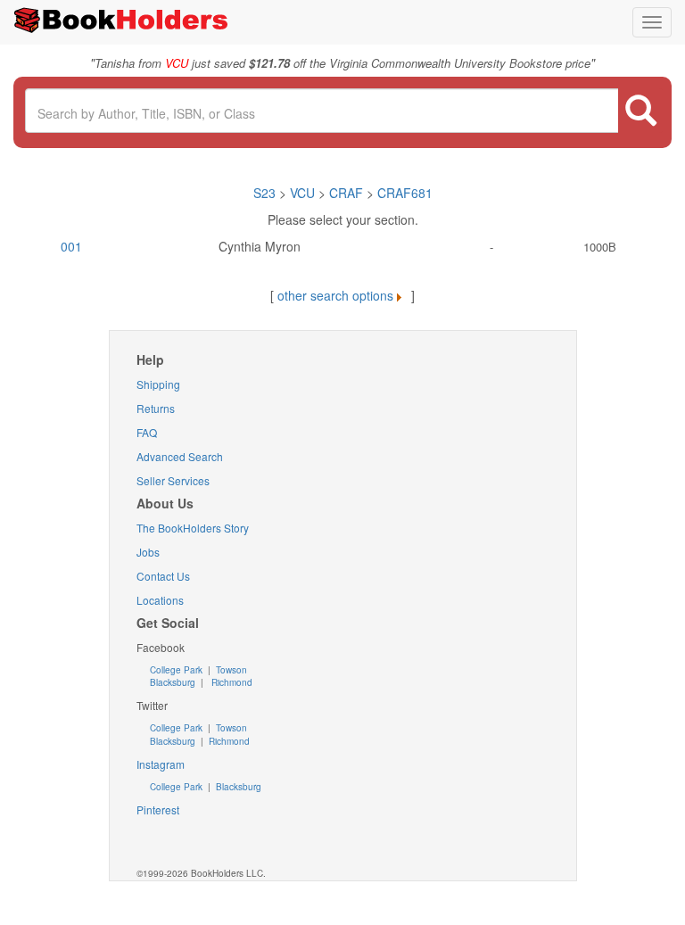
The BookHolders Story (192, 527)
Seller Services (173, 480)
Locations (160, 599)
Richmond (230, 682)
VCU (304, 193)
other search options (335, 295)
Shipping (158, 384)
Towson (230, 670)
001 (71, 246)
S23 (264, 193)
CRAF (346, 193)
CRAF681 (405, 193)
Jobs (148, 551)
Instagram (160, 764)
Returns (155, 408)
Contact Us (163, 575)
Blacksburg (172, 682)
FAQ (146, 432)
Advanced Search (179, 456)
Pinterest (157, 809)
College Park (177, 670)
